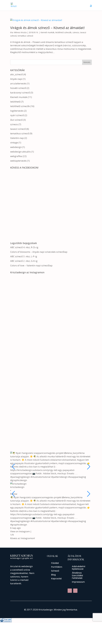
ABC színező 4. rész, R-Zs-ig (24, 247)
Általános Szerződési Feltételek (77, 575)
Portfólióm (56, 566)
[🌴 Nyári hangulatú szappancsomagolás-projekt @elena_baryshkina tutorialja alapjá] (30, 294)
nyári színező (17, 115)
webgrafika (16, 156)
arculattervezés (18, 83)
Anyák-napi (16, 78)
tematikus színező (25, 35)
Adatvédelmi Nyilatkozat (78, 567)
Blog (53, 574)
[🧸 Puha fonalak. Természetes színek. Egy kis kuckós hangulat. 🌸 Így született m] (30, 338)
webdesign (16, 147)
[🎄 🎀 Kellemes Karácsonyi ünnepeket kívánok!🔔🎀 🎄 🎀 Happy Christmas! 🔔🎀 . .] (30, 360)
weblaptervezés (18, 160)
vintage (14, 142)
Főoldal (55, 563)
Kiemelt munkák (47, 32)
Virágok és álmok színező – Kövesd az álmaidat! (47, 27)
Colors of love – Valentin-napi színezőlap (31, 265)
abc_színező (16, 74)
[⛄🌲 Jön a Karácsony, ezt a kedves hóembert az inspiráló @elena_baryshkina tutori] (30, 404)
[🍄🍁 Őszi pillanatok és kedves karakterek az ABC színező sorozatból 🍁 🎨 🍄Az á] (30, 426)
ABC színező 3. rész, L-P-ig (23, 256)
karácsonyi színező (20, 92)
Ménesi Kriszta (20, 32)
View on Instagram (20, 531)
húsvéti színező (18, 88)
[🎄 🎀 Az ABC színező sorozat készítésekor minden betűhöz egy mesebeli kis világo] (30, 382)
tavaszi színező (18, 128)
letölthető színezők (63, 32)
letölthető (15, 101)
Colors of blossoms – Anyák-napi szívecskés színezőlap (38, 251)
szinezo (76, 32)
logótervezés (16, 110)
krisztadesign (17, 487)
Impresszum (78, 581)
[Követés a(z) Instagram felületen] (75, 591)
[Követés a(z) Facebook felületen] (70, 591)
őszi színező (16, 119)
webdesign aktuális (20, 151)
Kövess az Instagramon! (22, 538)
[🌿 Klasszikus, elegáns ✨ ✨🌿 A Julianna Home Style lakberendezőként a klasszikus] (30, 448)
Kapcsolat (56, 578)
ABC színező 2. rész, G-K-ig (23, 260)
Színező (55, 570)
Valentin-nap (17, 138)
